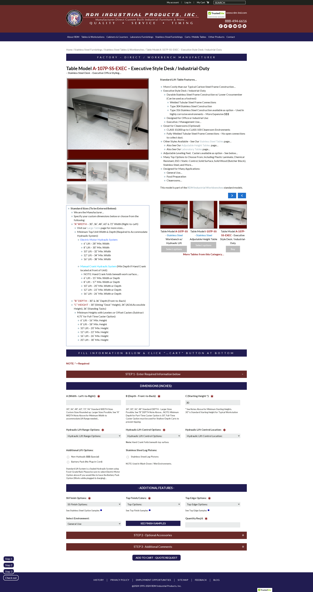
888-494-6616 (236, 21)
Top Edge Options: (198, 499)
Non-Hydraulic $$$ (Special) (85, 456)
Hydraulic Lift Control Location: (205, 430)
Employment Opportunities (153, 579)
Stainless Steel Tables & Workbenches (124, 49)
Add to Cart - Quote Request (156, 557)
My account (173, 2)
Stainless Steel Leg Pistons (145, 456)
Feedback (201, 579)
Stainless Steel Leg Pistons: (141, 450)
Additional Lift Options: (79, 450)
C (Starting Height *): (199, 397)
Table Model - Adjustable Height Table (233, 235)
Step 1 (8, 558)
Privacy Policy (119, 579)
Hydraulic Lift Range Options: (85, 430)
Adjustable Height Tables (196, 145)
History (99, 579)
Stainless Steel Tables (212, 141)
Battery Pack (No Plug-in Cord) (86, 461)
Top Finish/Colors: (138, 499)
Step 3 (8, 571)
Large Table (94, 227)
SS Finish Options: (78, 499)
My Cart (201, 2)
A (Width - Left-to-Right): (83, 397)
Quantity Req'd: (196, 519)
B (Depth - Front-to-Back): (143, 397)
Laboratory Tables (192, 149)
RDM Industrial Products (74, 18)
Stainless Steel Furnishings (88, 49)
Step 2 (8, 565)
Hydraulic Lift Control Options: (146, 430)
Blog (216, 579)
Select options (233, 245)
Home (69, 49)
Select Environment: (77, 518)
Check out (11, 577)
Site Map (183, 579)
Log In (188, 2)
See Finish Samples (153, 523)
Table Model (197, 231)
